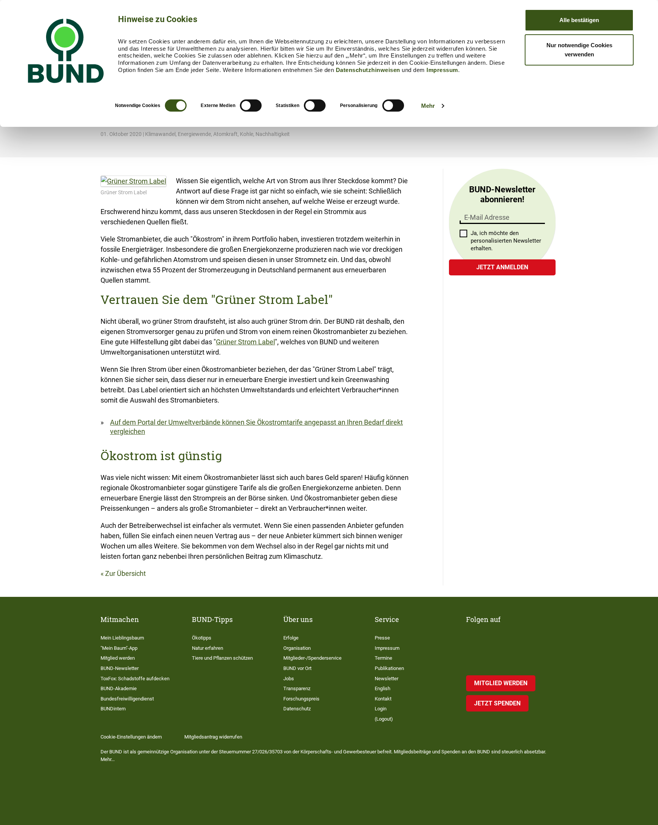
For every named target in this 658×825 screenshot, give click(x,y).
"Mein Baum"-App (119, 648)
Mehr (428, 105)
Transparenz (296, 688)
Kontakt (383, 699)
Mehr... (108, 759)
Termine (383, 658)
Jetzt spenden (497, 703)
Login (380, 708)
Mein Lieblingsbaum (122, 638)
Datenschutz (297, 708)
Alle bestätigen (579, 20)
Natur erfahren (207, 648)
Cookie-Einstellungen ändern (131, 737)
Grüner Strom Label (245, 342)
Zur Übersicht (125, 573)
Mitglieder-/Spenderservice (312, 658)
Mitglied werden (118, 658)
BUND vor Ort (297, 668)
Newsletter (386, 678)
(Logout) (384, 719)
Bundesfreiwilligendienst (127, 699)
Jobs (288, 678)
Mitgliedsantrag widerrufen (213, 737)
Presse (382, 638)
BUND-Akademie (119, 688)
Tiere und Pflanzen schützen (222, 658)
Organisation (297, 648)
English (382, 688)
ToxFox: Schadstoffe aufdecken (135, 678)
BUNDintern (113, 708)
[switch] (251, 105)
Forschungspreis (301, 699)
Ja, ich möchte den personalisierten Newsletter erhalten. (506, 241)
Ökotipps (201, 638)
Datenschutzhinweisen (368, 70)
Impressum (442, 70)
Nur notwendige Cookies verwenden (579, 50)
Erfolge (291, 638)
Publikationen (389, 668)
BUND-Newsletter (120, 668)
